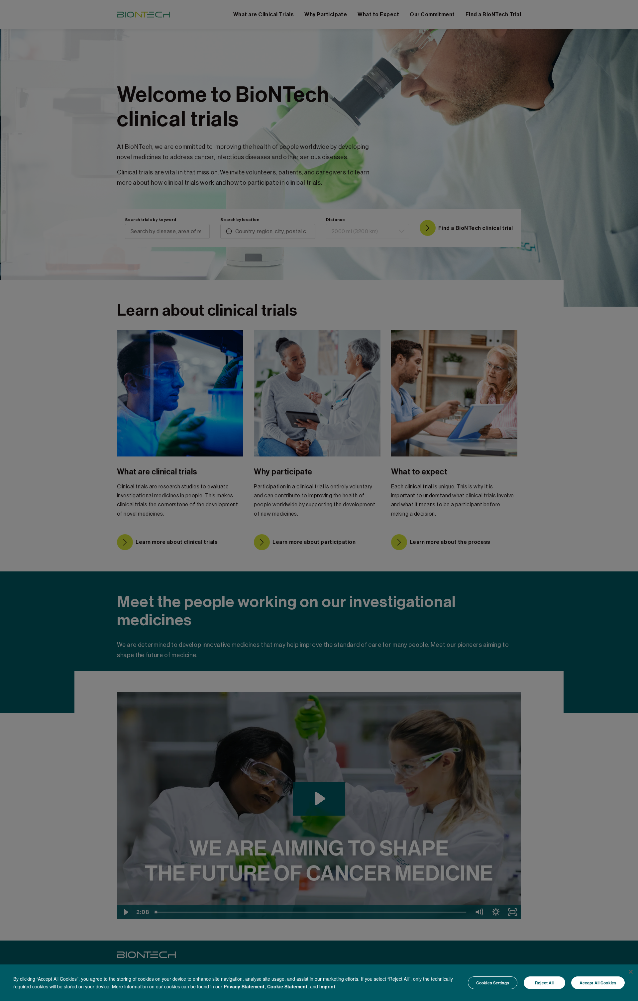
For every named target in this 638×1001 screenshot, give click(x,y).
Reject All (544, 983)
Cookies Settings (492, 983)
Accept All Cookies (598, 983)
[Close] (630, 971)
